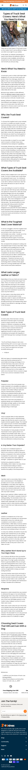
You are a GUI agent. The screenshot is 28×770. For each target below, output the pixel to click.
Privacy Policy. (6, 717)
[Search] (23, 5)
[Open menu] (2, 5)
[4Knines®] (14, 5)
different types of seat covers (15, 94)
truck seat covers (16, 634)
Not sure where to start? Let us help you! (14, 9)
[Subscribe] (25, 711)
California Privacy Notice (8, 766)
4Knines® (7, 765)
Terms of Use (22, 715)
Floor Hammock (15, 206)
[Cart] (26, 5)
